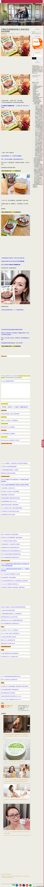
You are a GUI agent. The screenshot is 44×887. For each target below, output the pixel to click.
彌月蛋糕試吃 (35, 88)
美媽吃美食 (35, 185)
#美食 (36, 71)
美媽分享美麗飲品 (37, 161)
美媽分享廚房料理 (36, 98)
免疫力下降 (13, 876)
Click (43, 443)
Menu (3, 1)
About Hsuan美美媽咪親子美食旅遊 (22, 19)
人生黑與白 (35, 84)
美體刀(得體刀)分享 (37, 163)
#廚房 (40, 71)
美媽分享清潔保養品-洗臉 (38, 160)
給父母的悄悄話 (35, 96)
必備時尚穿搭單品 (37, 102)
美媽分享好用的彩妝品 (38, 158)
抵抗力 (22, 876)
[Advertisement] (15, 66)
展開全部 (33, 82)
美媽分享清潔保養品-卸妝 (38, 159)
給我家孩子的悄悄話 (36, 95)
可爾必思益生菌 (18, 876)
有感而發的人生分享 (36, 93)
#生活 (38, 71)
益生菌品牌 (4, 877)
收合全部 (37, 82)
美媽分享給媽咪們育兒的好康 (38, 184)
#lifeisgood (35, 73)
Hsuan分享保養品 (8, 876)
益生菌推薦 (8, 877)
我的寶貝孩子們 (35, 91)
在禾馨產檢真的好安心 (37, 87)
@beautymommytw (35, 65)
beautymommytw (11, 33)
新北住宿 (34, 92)
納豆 (11, 877)
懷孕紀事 (34, 90)
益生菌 (25, 876)
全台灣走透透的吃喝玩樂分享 (38, 86)
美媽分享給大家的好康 (37, 100)
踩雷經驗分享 (35, 187)
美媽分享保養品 (4, 33)
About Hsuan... (35, 83)
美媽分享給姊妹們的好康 (37, 101)
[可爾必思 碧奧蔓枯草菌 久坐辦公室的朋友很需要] (15, 45)
